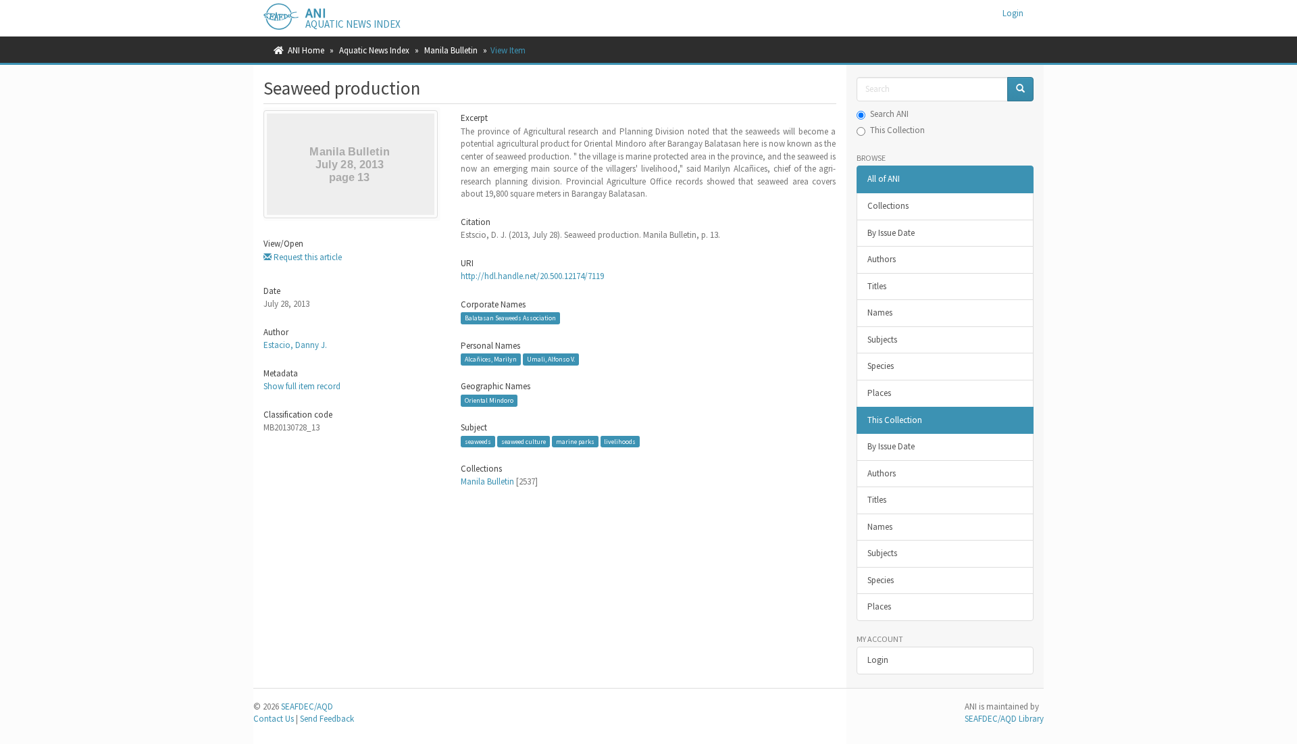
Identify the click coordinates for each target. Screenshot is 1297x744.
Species (880, 366)
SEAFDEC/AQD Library (1004, 718)
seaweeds (478, 441)
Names (879, 312)
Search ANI (889, 114)
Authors (881, 259)
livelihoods (620, 441)
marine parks (575, 441)
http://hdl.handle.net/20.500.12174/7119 (532, 276)
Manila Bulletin (451, 50)
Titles (876, 286)
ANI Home (306, 50)
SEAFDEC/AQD (307, 706)
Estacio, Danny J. (295, 345)
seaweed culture (523, 441)
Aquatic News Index (374, 50)
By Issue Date (891, 233)
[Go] (1020, 89)
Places (879, 393)
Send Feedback (327, 718)
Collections (888, 206)
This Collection (897, 130)
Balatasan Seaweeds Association (510, 318)
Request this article (307, 257)
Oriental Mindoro (489, 400)
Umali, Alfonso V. (551, 359)
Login (877, 660)
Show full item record (301, 386)
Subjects (882, 339)
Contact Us (273, 718)
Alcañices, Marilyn (491, 359)
